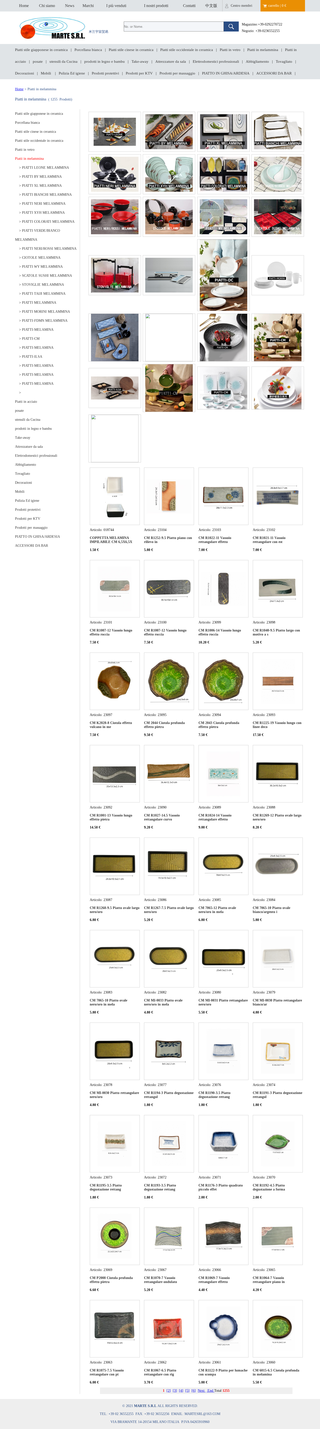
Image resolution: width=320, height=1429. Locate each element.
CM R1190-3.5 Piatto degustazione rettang (214, 1095)
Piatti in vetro (230, 50)
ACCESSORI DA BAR (274, 73)
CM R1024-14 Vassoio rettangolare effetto (215, 817)
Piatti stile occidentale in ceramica (186, 50)
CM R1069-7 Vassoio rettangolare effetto (214, 1280)
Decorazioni (24, 73)
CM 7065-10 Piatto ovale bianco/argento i (271, 910)
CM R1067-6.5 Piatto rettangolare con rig (160, 1372)
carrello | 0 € (277, 6)
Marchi (88, 6)
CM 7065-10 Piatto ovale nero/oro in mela (108, 1002)
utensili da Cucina (64, 62)
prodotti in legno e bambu (104, 62)
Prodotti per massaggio (177, 73)
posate (38, 62)
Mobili (46, 73)
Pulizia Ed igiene (72, 73)
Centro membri (241, 6)
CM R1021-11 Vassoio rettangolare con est (269, 540)
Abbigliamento (257, 62)
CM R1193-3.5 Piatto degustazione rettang (160, 1187)
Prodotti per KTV (139, 73)
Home (24, 6)
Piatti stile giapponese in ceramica (41, 50)
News (69, 6)
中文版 (211, 6)
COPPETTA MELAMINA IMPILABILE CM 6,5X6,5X (111, 540)
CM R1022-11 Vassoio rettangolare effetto (214, 540)
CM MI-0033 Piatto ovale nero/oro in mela (163, 1002)
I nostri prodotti (156, 6)
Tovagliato (284, 62)
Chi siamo (47, 6)
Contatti (189, 6)
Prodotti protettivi (105, 73)
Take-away (140, 62)
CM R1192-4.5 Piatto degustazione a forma (269, 1187)
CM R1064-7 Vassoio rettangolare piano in (269, 1280)
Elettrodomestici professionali (216, 62)
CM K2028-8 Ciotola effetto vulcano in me (111, 725)
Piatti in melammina (262, 50)
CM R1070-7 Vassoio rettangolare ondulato (160, 1280)
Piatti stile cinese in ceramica (131, 50)
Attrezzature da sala (170, 62)
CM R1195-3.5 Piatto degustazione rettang (106, 1187)
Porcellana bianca (88, 50)
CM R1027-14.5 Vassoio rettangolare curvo (162, 817)
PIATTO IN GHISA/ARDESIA (226, 73)
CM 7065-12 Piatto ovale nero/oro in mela (217, 910)
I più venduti (116, 6)
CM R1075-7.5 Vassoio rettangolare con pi (107, 1372)
